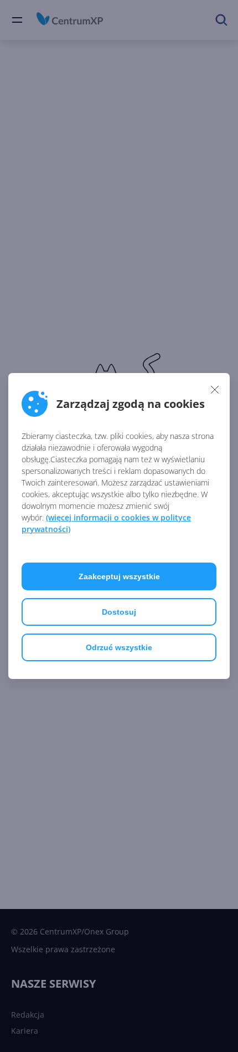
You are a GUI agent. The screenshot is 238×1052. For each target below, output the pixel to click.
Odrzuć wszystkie (119, 647)
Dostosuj (119, 611)
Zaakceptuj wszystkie (119, 576)
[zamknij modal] (215, 389)
